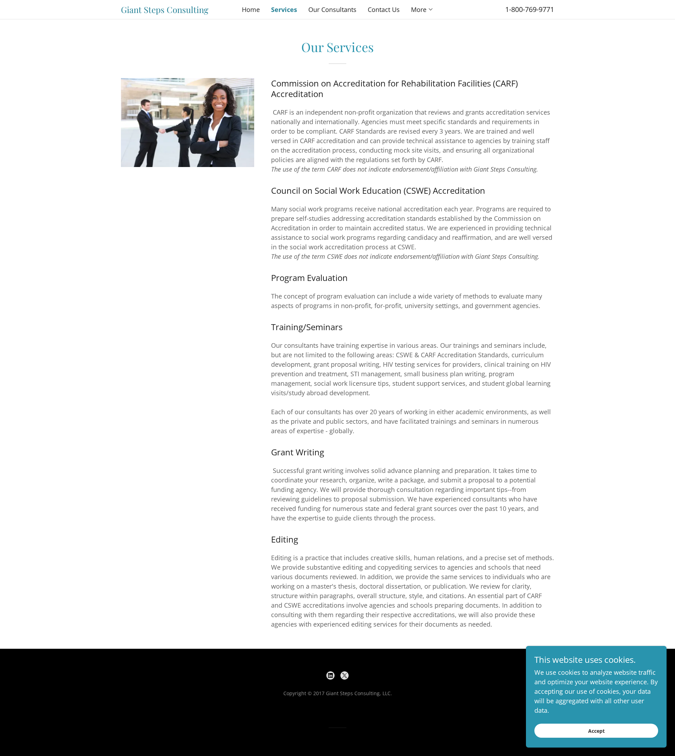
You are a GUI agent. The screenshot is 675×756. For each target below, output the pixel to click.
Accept (596, 731)
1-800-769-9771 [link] (529, 9)
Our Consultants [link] (332, 9)
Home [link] (251, 9)
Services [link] (284, 9)
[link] (175, 10)
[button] (422, 9)
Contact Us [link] (384, 9)
